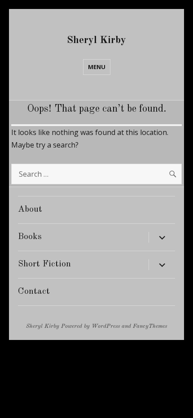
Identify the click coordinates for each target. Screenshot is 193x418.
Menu (96, 67)
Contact (34, 291)
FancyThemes (150, 326)
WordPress (106, 326)
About (30, 209)
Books (30, 236)
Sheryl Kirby (96, 40)
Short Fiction (44, 264)
